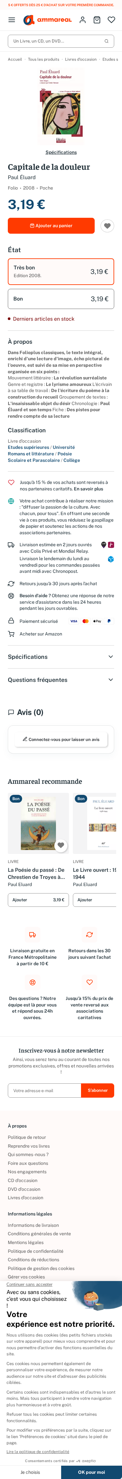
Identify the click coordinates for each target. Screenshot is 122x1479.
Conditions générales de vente (39, 1233)
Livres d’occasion (81, 59)
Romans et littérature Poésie (40, 453)
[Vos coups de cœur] (111, 20)
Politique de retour (27, 1137)
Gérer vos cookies (26, 1276)
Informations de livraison (33, 1225)
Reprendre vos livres (29, 1146)
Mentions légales (26, 1242)
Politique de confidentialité (35, 1251)
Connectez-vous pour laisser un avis (64, 739)
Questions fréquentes (37, 679)
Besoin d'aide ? (35, 595)
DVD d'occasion (24, 1189)
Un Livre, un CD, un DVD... (38, 41)
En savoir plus (88, 488)
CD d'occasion (22, 1180)
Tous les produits (43, 59)
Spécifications (61, 152)
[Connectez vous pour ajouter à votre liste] (107, 225)
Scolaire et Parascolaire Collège (44, 460)
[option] (61, 271)
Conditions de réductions (33, 1259)
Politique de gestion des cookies (41, 1268)
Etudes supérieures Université (41, 447)
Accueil (15, 59)
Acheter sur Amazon (41, 633)
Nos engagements (27, 1171)
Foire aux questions (28, 1163)
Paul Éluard (22, 177)
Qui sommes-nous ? (28, 1154)
